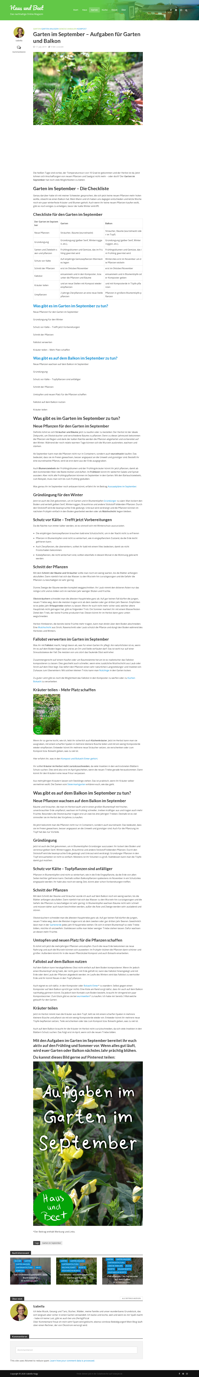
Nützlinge (104, 670)
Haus (84, 10)
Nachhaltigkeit (68, 1267)
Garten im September (51, 1243)
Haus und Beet (26, 7)
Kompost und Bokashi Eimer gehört (79, 758)
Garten (94, 10)
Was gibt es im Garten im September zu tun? (70, 306)
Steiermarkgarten (76, 784)
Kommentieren (19, 52)
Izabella (19, 40)
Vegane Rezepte (124, 1269)
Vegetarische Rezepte (71, 1271)
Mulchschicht (45, 627)
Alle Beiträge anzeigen (131, 1298)
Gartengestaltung (24, 1267)
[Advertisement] (88, 148)
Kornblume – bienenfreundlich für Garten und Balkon (76, 1276)
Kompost (82, 28)
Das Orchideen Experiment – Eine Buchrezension (30, 1276)
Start (75, 10)
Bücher (18, 1261)
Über (123, 10)
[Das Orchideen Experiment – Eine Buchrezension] (30, 1270)
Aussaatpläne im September (122, 486)
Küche (104, 10)
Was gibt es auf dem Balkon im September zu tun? (75, 358)
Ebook (114, 10)
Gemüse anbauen (67, 28)
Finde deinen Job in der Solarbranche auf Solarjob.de (99, 1373)
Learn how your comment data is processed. (72, 1360)
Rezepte (82, 1267)
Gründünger (110, 500)
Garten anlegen (49, 28)
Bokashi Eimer (91, 985)
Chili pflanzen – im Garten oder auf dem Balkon (122, 1278)
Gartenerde (55, 924)
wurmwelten (83, 996)
